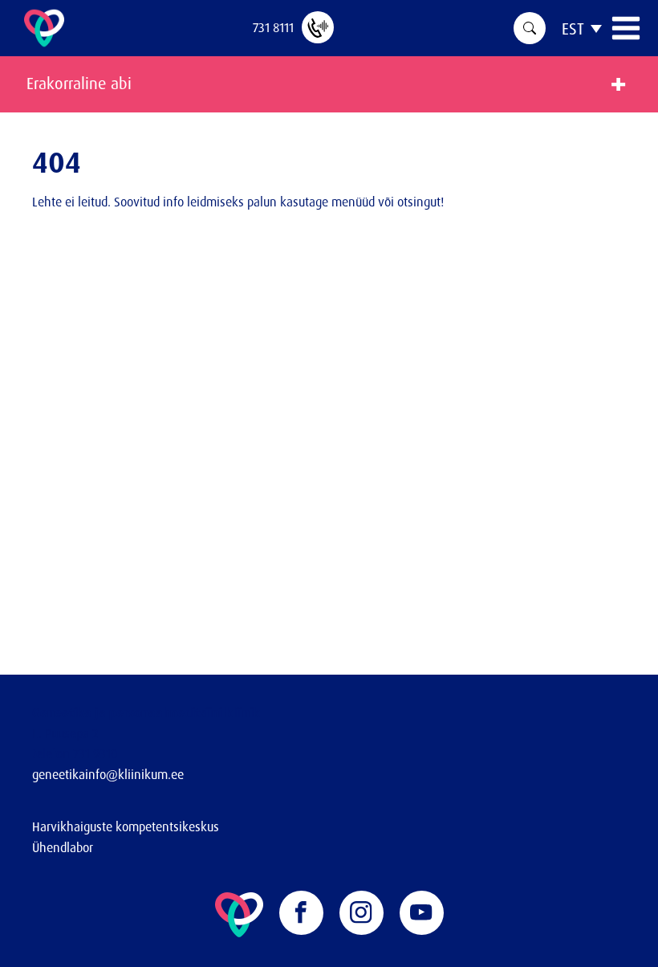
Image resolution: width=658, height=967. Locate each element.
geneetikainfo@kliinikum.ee (108, 774)
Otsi (530, 28)
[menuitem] (582, 28)
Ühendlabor (62, 847)
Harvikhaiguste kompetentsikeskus (125, 826)
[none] (582, 28)
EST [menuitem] (573, 28)
